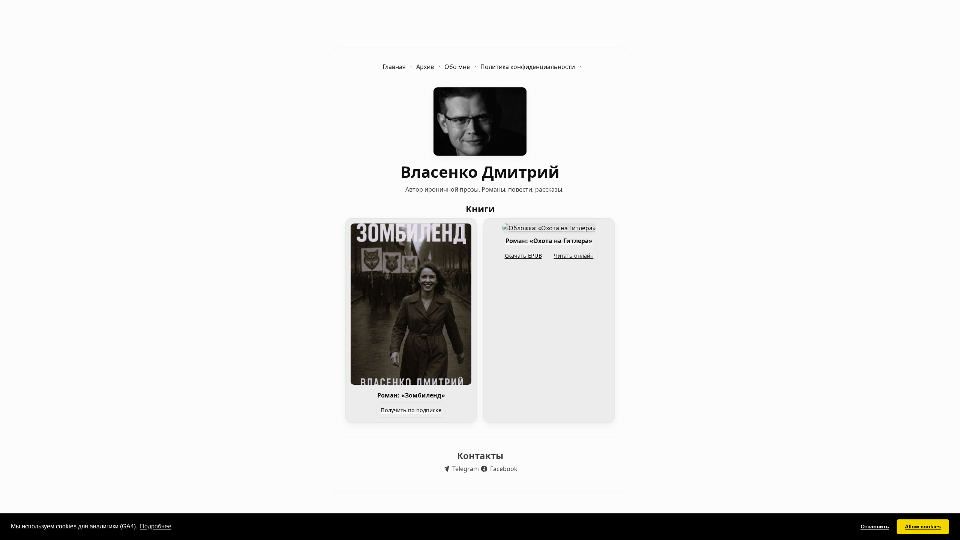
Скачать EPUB (523, 255)
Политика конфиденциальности (527, 67)
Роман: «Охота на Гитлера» (549, 241)
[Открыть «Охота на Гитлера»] (549, 228)
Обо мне (457, 67)
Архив (425, 67)
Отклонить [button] (875, 527)
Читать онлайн (574, 255)
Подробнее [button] (155, 526)
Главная (394, 67)
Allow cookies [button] (923, 527)
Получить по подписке (411, 410)
